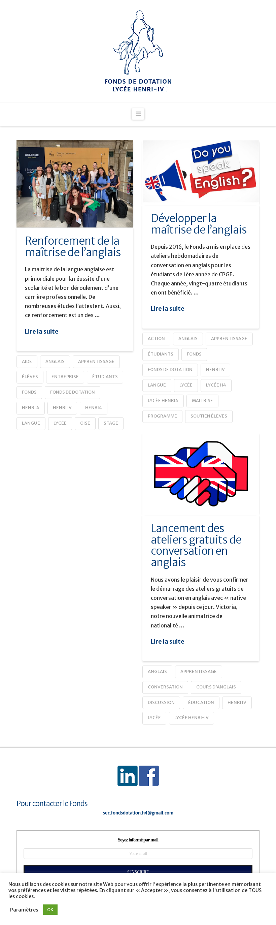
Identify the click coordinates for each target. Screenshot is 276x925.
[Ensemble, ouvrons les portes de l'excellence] (138, 51)
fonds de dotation (72, 392)
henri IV (62, 407)
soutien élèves (209, 416)
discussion (161, 702)
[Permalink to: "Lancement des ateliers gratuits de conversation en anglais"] (200, 473)
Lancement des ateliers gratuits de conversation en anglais (196, 545)
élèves (30, 376)
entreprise (65, 376)
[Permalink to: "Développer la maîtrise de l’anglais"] (200, 172)
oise (85, 423)
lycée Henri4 (163, 400)
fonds (29, 392)
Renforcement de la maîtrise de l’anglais (73, 246)
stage (111, 423)
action (156, 338)
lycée (60, 423)
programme (162, 416)
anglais (55, 361)
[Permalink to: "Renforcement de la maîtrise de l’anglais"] (74, 183)
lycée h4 (216, 385)
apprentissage (96, 361)
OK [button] (50, 910)
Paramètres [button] (24, 910)
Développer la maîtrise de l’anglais (199, 224)
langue (31, 423)
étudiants (105, 376)
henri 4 (30, 407)
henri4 (93, 407)
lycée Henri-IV (191, 717)
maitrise (202, 400)
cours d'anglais (216, 687)
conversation (165, 687)
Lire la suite (42, 331)
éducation (201, 702)
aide (27, 361)
